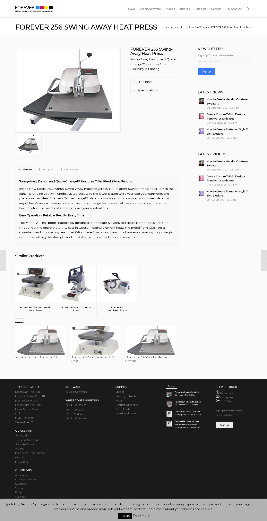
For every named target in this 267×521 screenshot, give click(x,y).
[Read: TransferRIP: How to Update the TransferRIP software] (169, 423)
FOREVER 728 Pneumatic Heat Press (35, 309)
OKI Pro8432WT (75, 405)
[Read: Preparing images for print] (169, 394)
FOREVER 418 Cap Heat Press (76, 309)
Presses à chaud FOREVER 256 (36, 357)
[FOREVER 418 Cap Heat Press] (76, 283)
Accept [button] (125, 515)
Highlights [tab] (144, 82)
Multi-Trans (22, 413)
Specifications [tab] (147, 90)
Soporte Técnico (26, 444)
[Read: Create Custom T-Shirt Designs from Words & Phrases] (201, 116)
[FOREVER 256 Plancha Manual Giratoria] (151, 340)
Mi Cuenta (21, 461)
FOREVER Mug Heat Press (117, 309)
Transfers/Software (27, 440)
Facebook (227, 393)
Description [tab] (47, 169)
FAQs (18, 492)
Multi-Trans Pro (24, 417)
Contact (20, 496)
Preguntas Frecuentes (29, 452)
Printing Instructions (128, 396)
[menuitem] (132, 8)
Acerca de (22, 435)
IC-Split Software (76, 391)
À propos (21, 475)
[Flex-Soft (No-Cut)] (3, 260)
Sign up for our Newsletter (216, 55)
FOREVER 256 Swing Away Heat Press (86, 27)
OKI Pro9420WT (75, 409)
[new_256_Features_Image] (68, 90)
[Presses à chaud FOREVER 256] (40, 340)
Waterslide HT (24, 422)
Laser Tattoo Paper (27, 409)
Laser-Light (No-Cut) (28, 404)
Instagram (226, 397)
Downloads (123, 409)
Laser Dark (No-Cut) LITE (30, 396)
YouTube (226, 401)
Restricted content (128, 404)
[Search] (248, 8)
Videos (19, 448)
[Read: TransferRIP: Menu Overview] (169, 414)
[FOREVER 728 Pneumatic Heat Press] (35, 283)
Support (20, 483)
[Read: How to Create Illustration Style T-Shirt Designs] (201, 131)
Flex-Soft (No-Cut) (26, 400)
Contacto (21, 457)
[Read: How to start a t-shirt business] (169, 404)
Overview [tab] (27, 169)
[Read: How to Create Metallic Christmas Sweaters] (201, 101)
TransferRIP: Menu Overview (187, 411)
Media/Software (25, 479)
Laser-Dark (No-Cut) (28, 391)
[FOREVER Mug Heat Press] (117, 283)
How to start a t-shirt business (188, 402)
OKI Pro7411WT (74, 413)
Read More (141, 515)
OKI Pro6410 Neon (77, 418)
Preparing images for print (187, 392)
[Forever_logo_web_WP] (34, 8)
